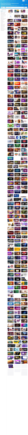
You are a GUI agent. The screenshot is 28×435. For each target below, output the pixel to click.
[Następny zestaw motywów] (27, 11)
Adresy (4, 7)
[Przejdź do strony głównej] (2, 0)
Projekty (2, 7)
